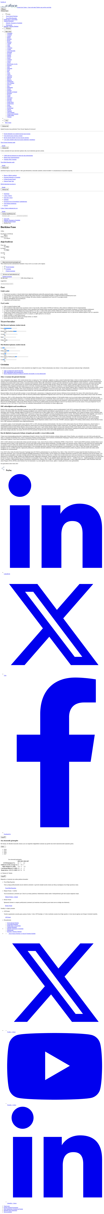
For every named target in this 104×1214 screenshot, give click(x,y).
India (8, 67)
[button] (7, 14)
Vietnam (9, 117)
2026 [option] (5, 852)
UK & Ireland (10, 112)
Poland (9, 89)
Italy (8, 71)
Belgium (9, 39)
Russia (9, 94)
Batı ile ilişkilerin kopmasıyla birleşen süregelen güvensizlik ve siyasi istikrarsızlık (25, 373)
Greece (9, 61)
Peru (8, 86)
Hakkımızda (10, 930)
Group (8, 62)
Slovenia (9, 100)
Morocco (9, 80)
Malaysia (9, 77)
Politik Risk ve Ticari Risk (14, 925)
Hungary (9, 65)
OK (7, 283)
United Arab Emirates (12, 114)
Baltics (9, 37)
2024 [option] (5, 849)
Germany (9, 59)
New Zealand (10, 83)
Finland (9, 56)
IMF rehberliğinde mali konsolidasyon (13, 372)
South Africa (10, 102)
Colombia (9, 48)
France (9, 58)
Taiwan (9, 109)
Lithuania (9, 75)
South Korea (10, 103)
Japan (8, 72)
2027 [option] (5, 854)
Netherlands (10, 81)
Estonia (9, 55)
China (8, 46)
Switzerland (10, 108)
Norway (9, 84)
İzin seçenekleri (8, 1212)
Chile (8, 45)
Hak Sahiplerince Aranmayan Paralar (13, 1209)
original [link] (43, 263)
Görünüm (8, 269)
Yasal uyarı (7, 1206)
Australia (9, 34)
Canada (9, 43)
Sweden (9, 106)
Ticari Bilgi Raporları (12, 924)
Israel (8, 70)
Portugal (9, 90)
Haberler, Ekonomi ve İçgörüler (15, 928)
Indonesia (9, 68)
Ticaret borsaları (10, 267)
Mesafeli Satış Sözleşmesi (10, 1210)
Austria (9, 36)
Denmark (9, 52)
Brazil (8, 40)
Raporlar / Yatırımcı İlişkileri (14, 931)
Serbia (8, 96)
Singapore (9, 97)
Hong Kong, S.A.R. (12, 64)
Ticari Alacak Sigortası (13, 923)
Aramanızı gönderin (22, 215)
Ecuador (9, 53)
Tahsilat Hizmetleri (12, 927)
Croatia (9, 49)
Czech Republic (11, 50)
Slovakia (9, 99)
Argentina (9, 33)
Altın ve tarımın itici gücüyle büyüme (13, 370)
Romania (9, 93)
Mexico (9, 78)
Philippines (10, 87)
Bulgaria (9, 42)
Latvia (8, 74)
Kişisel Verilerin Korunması (11, 1207)
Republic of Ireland (12, 92)
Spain (8, 105)
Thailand (9, 111)
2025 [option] (5, 851)
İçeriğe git (3, 2)
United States (10, 115)
